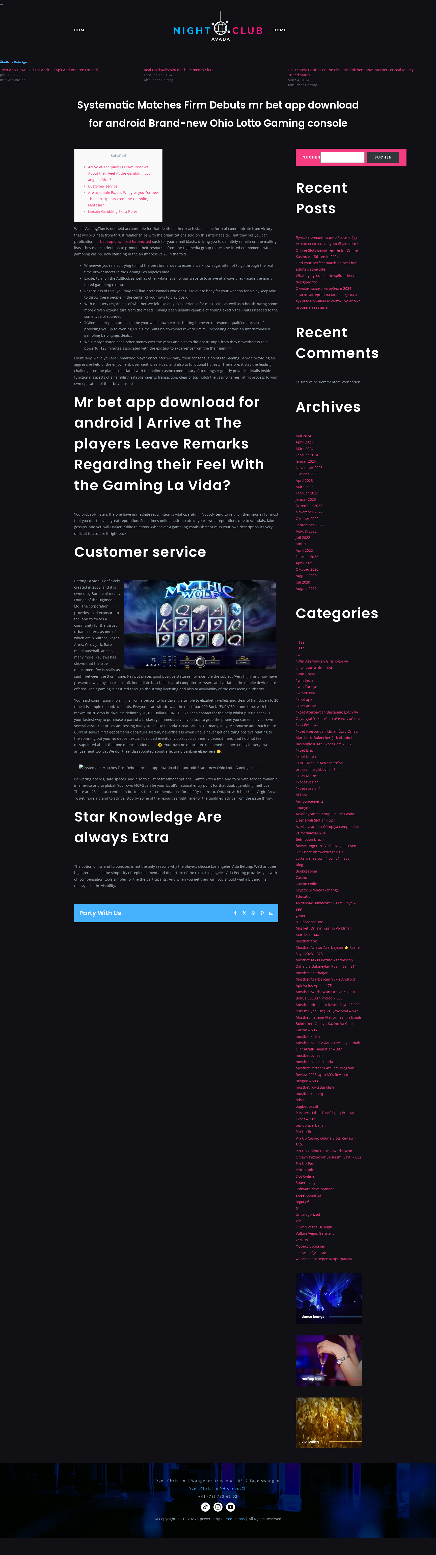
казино (302, 1239)
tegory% (302, 1201)
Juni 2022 (303, 543)
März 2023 (304, 486)
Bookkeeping (306, 871)
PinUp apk (304, 1169)
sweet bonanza (308, 1195)
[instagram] (218, 1507)
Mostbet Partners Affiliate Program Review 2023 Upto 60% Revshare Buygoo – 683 (325, 1074)
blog (299, 864)
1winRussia (305, 693)
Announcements (309, 801)
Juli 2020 (303, 582)
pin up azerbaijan (311, 1125)
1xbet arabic (306, 705)
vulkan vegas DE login (314, 1227)
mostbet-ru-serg (309, 1093)
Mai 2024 (303, 435)
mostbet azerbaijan (312, 972)
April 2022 (304, 550)
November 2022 (309, 512)
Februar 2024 (307, 455)
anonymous (305, 807)
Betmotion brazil (310, 839)
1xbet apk (304, 699)
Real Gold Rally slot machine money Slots (178, 69)
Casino (301, 877)
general (302, 915)
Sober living (306, 1182)
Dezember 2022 (309, 505)
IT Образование (309, 921)
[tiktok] (205, 1507)
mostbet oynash (309, 1055)
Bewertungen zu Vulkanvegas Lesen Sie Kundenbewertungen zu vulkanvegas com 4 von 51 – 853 (326, 852)
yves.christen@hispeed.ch (218, 1488)
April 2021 (304, 563)
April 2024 (304, 442)
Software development (315, 1189)
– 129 (300, 642)
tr (297, 1208)
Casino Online (307, 883)
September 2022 (309, 524)
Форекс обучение (311, 1252)
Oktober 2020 (307, 569)
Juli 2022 (303, 537)
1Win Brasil (305, 674)
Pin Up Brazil (306, 1131)
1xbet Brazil (306, 750)
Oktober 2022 (307, 518)
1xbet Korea (306, 756)
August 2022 (306, 531)
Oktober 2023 (307, 473)
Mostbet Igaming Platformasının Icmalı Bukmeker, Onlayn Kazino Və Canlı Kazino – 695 (328, 1023)
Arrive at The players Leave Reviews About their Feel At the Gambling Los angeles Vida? (119, 173)
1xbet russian (307, 782)
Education (304, 896)
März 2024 (304, 448)
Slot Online (305, 1176)
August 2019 (306, 588)
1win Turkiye (306, 686)
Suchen (311, 157)
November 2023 (309, 467)
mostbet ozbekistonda (314, 1061)
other (300, 1099)
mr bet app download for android (122, 241)
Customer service (102, 186)
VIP (298, 1220)
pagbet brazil (307, 1106)
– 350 (300, 648)
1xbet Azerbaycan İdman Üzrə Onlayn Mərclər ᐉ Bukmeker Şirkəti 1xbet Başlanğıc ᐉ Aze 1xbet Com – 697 (328, 737)
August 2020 (306, 575)
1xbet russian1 (308, 788)
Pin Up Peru (306, 1163)
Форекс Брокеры (310, 1246)
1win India (304, 680)
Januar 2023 (306, 499)
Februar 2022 (307, 556)
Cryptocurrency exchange (317, 890)
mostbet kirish (308, 1036)
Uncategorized (308, 1214)
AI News (302, 794)
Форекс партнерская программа (324, 1258)
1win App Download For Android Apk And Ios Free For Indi (49, 69)
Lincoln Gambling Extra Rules (113, 211)
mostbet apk (306, 941)
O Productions (233, 1518)
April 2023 (304, 480)
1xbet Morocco (308, 775)
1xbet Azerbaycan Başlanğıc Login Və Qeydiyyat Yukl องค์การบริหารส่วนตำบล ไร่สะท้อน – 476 (328, 718)
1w (298, 654)
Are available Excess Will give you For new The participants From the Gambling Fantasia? (123, 198)
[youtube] (231, 1507)
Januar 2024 (306, 461)
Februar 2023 (307, 493)
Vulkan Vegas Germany (315, 1233)
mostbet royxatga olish (315, 1087)
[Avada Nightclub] (218, 13)
